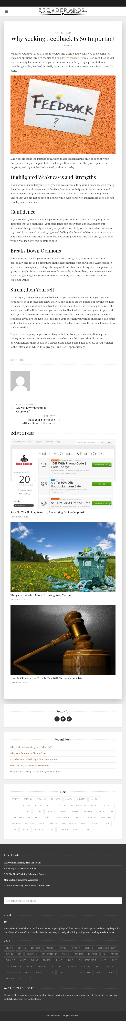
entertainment (78, 805)
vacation (63, 830)
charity (81, 799)
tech (107, 823)
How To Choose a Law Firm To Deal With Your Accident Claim (46, 678)
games (64, 811)
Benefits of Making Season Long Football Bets (35, 771)
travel (24, 830)
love (37, 817)
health (100, 811)
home (111, 811)
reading (92, 817)
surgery (96, 823)
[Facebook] (57, 718)
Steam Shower (69, 823)
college (95, 799)
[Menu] (6, 11)
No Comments (65, 45)
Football (16, 811)
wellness (77, 830)
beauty (15, 799)
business (95, 258)
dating (38, 805)
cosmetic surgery (21, 805)
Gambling (51, 811)
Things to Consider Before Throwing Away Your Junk (42, 595)
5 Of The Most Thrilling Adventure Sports (33, 759)
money (48, 817)
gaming (75, 811)
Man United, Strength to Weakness (30, 765)
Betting (28, 799)
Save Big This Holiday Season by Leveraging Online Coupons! (47, 512)
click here (15, 998)
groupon (88, 811)
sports (53, 823)
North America (63, 817)
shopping (29, 823)
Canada (68, 799)
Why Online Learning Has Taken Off (30, 747)
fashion (95, 805)
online (79, 817)
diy (49, 805)
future (38, 811)
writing (91, 830)
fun (28, 811)
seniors (16, 823)
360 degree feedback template (74, 57)
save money (106, 817)
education (61, 805)
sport (42, 823)
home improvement (21, 817)
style (84, 823)
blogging (41, 799)
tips (14, 830)
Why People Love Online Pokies (28, 753)
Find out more (107, 932)
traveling (38, 830)
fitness (108, 805)
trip (51, 830)
